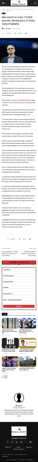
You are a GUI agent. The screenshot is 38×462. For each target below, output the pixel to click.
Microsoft (4, 134)
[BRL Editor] (3, 29)
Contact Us (29, 447)
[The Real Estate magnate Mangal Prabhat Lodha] (27, 343)
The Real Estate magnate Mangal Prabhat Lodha (26, 350)
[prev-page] (3, 376)
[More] (26, 33)
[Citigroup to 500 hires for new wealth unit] (27, 361)
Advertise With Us (18, 449)
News (7, 9)
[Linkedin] (25, 382)
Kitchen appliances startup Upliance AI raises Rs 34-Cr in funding (10, 253)
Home (3, 9)
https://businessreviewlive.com (19, 407)
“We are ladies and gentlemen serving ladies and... (9, 331)
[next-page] (6, 376)
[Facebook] (19, 382)
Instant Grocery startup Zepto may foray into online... (9, 370)
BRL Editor (8, 28)
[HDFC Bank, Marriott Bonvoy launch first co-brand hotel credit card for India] (27, 323)
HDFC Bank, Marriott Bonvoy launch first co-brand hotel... (26, 331)
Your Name (7, 270)
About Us (8, 447)
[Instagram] (22, 382)
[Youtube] (35, 382)
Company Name (8, 281)
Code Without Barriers (24, 100)
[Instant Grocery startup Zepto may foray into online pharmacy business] (10, 361)
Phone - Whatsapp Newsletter (12, 300)
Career (18, 447)
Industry (5, 287)
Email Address (8, 294)
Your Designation (8, 275)
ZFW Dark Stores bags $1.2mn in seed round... (9, 350)
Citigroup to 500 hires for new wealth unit (26, 369)
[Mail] (28, 382)
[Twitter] (31, 382)
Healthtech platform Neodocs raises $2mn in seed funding (28, 253)
